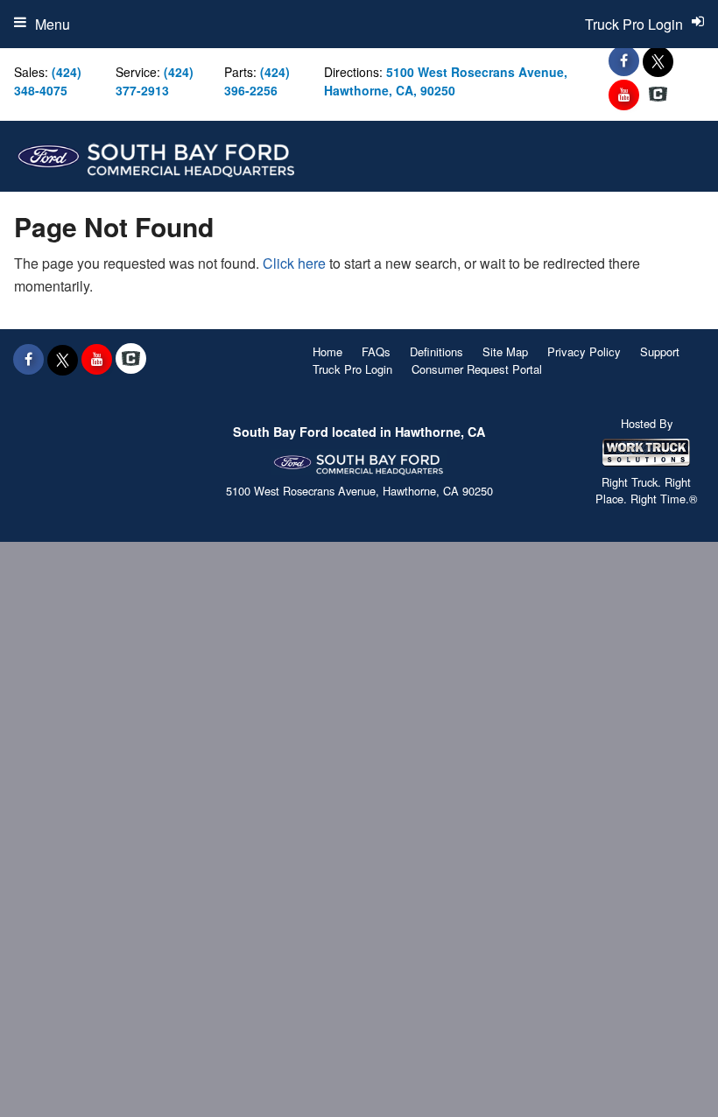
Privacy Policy (584, 351)
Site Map (505, 351)
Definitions (436, 351)
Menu (52, 24)
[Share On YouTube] (624, 94)
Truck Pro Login (352, 369)
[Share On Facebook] (624, 60)
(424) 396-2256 (257, 81)
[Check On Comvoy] (658, 94)
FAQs (376, 351)
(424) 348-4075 (47, 81)
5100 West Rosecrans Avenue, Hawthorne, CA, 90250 (445, 81)
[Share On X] (658, 60)
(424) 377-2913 (155, 81)
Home (327, 351)
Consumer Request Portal (477, 369)
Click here (294, 263)
